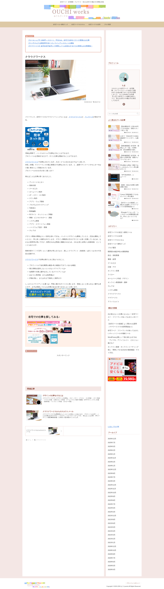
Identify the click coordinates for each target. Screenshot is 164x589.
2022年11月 (112, 489)
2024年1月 (111, 466)
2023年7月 (111, 477)
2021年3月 (111, 535)
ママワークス (112, 298)
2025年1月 (111, 454)
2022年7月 (111, 504)
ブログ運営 (112, 248)
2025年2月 (111, 450)
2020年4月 (111, 569)
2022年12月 (112, 485)
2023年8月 (111, 473)
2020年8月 (111, 554)
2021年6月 (111, 523)
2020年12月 (112, 546)
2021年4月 (111, 531)
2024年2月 (111, 462)
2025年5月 (111, 446)
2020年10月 (112, 550)
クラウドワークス (75, 117)
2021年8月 (111, 519)
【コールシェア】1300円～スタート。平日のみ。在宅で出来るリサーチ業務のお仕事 (58, 40)
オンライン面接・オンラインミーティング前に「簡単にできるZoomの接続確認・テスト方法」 (123, 350)
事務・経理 (112, 259)
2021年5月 (111, 527)
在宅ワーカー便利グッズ (117, 244)
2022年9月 (111, 496)
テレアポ (111, 286)
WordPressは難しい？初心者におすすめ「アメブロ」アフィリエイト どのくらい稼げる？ (123, 340)
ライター (111, 275)
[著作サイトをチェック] (124, 104)
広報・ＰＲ (112, 267)
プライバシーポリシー (133, 583)
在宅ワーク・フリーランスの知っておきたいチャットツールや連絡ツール (123, 332)
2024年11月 (112, 458)
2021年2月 (111, 539)
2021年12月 (112, 516)
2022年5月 (111, 508)
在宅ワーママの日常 (115, 236)
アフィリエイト (113, 302)
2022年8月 (111, 500)
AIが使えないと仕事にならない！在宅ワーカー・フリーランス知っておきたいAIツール (123, 317)
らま (124, 85)
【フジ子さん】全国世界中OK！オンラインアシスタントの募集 (51, 43)
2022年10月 (112, 493)
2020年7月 (111, 558)
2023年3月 (111, 481)
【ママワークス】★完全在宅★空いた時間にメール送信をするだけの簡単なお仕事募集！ (60, 46)
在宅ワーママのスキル (116, 240)
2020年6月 (111, 562)
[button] (137, 114)
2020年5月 (111, 566)
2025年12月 (112, 439)
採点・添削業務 (113, 255)
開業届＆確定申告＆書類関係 (118, 251)
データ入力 (112, 263)
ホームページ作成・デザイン (118, 278)
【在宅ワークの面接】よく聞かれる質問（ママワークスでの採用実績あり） (122, 325)
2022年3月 (111, 512)
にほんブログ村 (113, 427)
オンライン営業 (113, 271)
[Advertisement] (63, 108)
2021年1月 (111, 542)
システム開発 (112, 290)
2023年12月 (112, 469)
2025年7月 (111, 442)
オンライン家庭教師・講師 (117, 282)
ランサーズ (89, 117)
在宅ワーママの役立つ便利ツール (120, 232)
